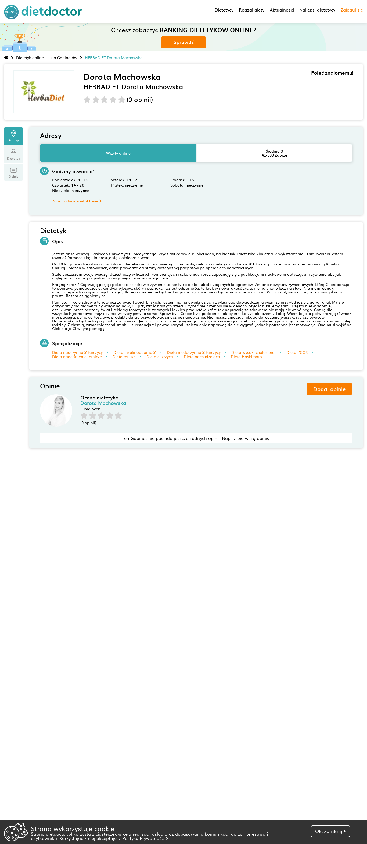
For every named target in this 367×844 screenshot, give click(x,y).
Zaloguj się (352, 10)
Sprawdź (184, 42)
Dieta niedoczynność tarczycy (194, 352)
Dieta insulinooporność (134, 352)
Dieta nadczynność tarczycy (77, 352)
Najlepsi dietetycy (317, 9)
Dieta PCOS (297, 352)
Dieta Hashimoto (246, 356)
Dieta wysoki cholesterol (253, 352)
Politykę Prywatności (144, 838)
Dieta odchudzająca (202, 356)
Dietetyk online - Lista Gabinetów (46, 57)
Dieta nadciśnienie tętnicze (77, 356)
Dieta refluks (124, 356)
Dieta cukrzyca (159, 356)
